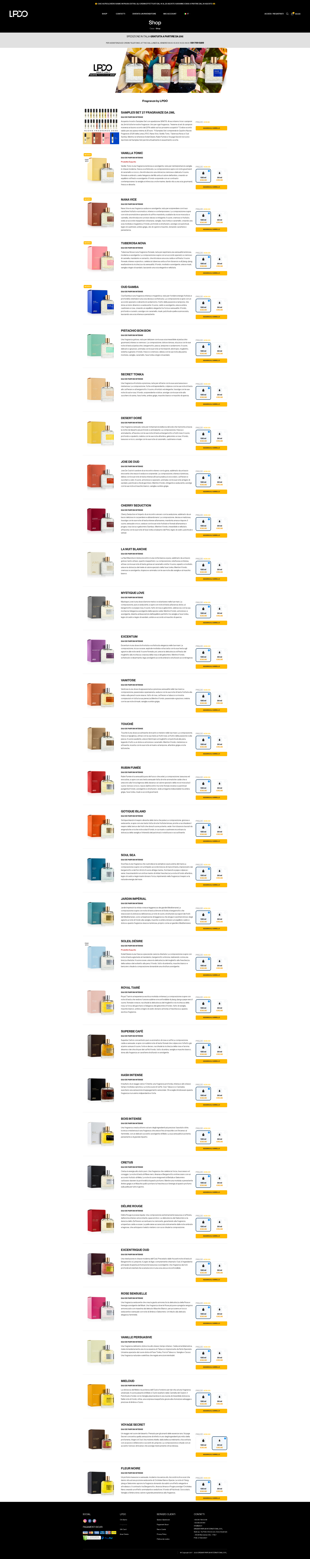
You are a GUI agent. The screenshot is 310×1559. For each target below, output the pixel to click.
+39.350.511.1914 (199, 1523)
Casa (152, 28)
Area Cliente (124, 1534)
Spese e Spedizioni (163, 1520)
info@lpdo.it (198, 1526)
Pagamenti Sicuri (163, 1524)
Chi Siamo (123, 1520)
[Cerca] (287, 13)
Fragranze (123, 1524)
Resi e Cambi (161, 1529)
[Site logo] (19, 13)
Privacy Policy (161, 1534)
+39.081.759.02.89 (200, 1520)
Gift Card (123, 1529)
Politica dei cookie (163, 1539)
